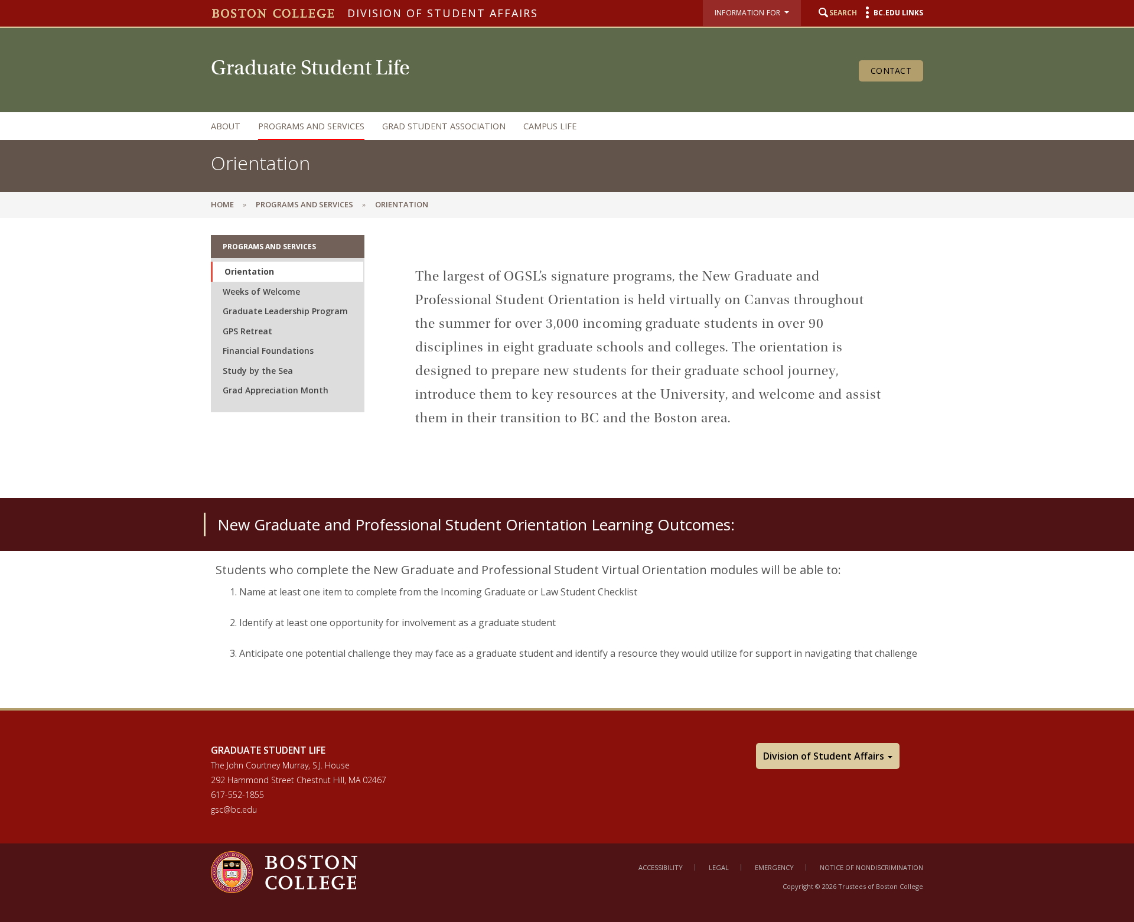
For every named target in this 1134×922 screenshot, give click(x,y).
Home (222, 204)
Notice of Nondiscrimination (871, 867)
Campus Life (549, 126)
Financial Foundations (268, 350)
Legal (719, 867)
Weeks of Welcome (261, 291)
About (225, 126)
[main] (567, 462)
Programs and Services (311, 126)
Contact (891, 70)
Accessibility (660, 867)
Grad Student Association (444, 126)
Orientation (249, 271)
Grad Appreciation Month (275, 390)
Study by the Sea (258, 370)
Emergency (774, 867)
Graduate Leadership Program (285, 311)
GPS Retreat (247, 331)
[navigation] (555, 126)
